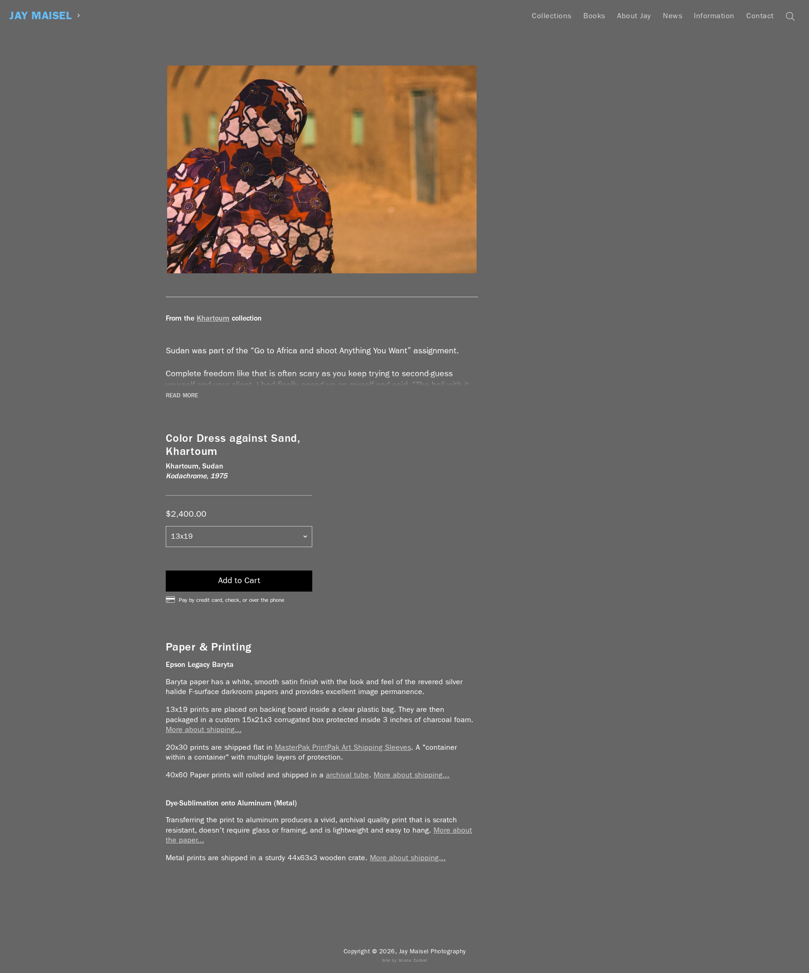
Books (594, 15)
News (672, 15)
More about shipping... (204, 729)
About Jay (634, 15)
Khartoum (213, 318)
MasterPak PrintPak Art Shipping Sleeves (343, 747)
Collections (552, 15)
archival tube (347, 774)
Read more (182, 395)
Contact (760, 15)
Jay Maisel (40, 15)
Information (714, 15)
